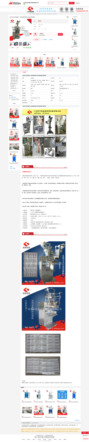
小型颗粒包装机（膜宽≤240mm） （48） (17, 78)
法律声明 (55, 439)
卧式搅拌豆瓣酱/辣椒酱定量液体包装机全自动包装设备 (18, 118)
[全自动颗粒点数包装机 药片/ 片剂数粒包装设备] (14, 135)
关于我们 (23, 439)
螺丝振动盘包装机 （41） (14, 74)
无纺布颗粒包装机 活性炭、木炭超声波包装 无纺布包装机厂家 (79, 67)
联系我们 (28, 439)
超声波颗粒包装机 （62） (14, 88)
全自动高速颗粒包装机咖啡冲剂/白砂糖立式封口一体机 (18, 129)
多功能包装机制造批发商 (49, 435)
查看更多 (14, 90)
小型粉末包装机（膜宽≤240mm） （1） (16, 75)
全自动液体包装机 (40, 426)
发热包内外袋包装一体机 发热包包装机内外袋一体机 (53, 67)
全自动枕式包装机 (49, 425)
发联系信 (37, 39)
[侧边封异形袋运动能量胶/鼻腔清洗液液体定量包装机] (75, 21)
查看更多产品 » (77, 420)
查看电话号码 (13, 97)
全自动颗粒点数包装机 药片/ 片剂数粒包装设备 (17, 140)
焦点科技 (45, 440)
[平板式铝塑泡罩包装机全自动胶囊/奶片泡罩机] (14, 146)
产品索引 (11, 166)
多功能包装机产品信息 (39, 435)
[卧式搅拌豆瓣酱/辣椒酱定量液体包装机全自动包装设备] (14, 112)
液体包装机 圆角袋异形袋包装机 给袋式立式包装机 (41, 67)
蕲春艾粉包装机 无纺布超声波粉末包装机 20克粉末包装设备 (31, 67)
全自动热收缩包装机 (32, 426)
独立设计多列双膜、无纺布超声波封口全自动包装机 (46, 436)
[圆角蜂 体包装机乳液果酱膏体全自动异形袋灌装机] (14, 157)
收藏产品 (12, 47)
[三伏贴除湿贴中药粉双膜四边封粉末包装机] (75, 31)
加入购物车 (45, 39)
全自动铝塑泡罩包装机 (41, 425)
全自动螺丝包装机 (33, 425)
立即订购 (50, 39)
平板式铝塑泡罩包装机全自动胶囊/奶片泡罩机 (16, 151)
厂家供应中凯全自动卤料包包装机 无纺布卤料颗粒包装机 (19, 67)
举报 (17, 47)
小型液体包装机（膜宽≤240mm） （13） (17, 77)
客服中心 (34, 439)
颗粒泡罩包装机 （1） (13, 85)
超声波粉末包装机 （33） (14, 83)
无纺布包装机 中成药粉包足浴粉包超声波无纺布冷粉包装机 (66, 67)
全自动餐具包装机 (57, 425)
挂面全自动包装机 (64, 425)
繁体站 (60, 439)
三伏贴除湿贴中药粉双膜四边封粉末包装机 (78, 36)
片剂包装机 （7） (13, 86)
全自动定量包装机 (72, 425)
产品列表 (33, 13)
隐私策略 (44, 439)
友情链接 (64, 439)
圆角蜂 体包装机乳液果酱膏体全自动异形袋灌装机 (17, 163)
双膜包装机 (37, 13)
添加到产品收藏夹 (12, 168)
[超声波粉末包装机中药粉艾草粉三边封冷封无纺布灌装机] (75, 42)
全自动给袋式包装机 (25, 425)
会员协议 (49, 439)
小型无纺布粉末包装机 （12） (15, 81)
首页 (30, 13)
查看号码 (60, 34)
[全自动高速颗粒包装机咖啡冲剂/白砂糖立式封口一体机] (14, 124)
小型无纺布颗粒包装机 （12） (15, 80)
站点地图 (39, 439)
